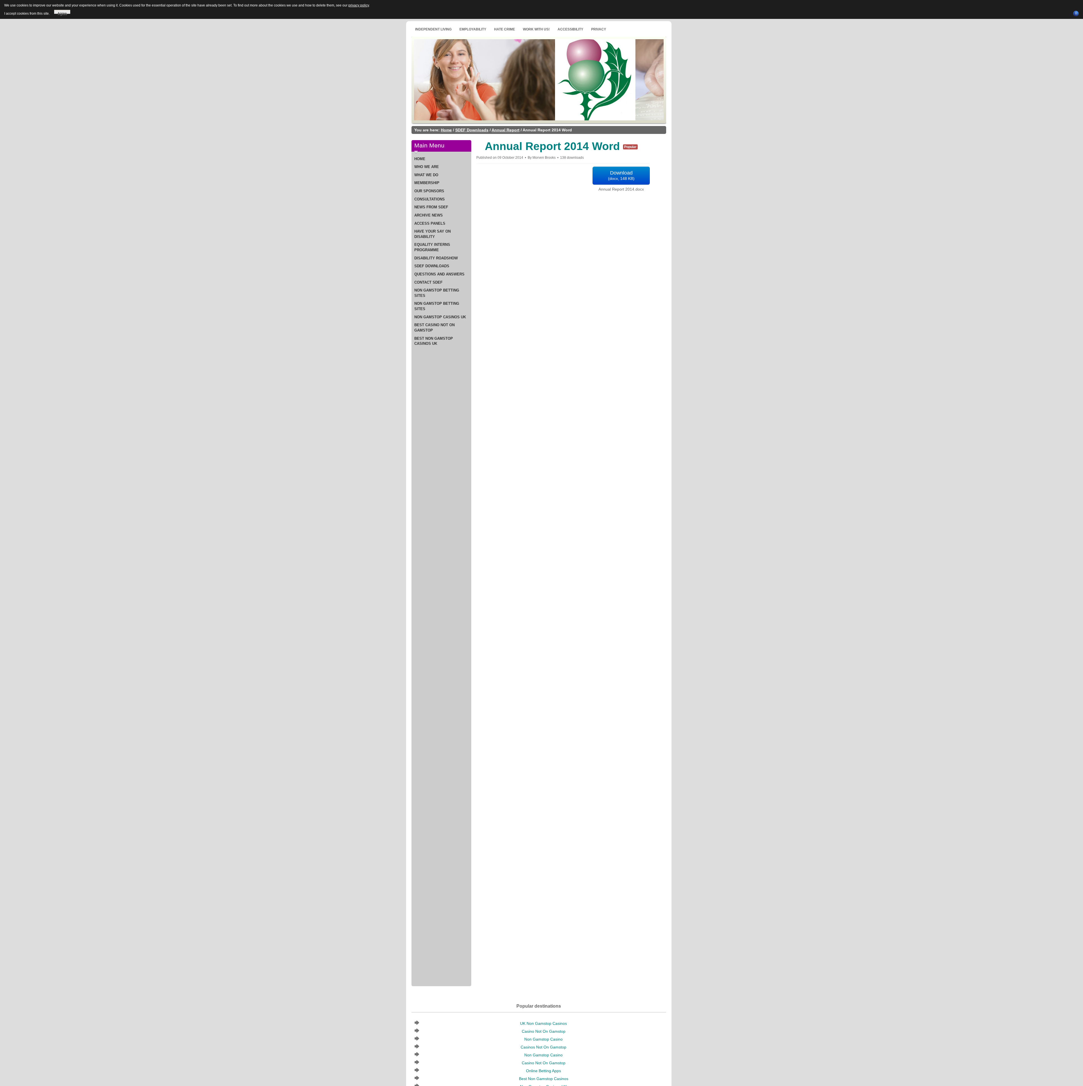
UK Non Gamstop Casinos (543, 1023)
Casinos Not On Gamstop (543, 1047)
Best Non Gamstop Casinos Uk (433, 341)
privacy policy (358, 5)
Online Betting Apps (543, 1071)
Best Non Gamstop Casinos (543, 1078)
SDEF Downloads (471, 130)
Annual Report (506, 130)
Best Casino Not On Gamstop (434, 327)
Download (621, 175)
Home (446, 130)
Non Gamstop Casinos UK (440, 317)
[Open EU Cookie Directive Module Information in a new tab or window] (1076, 13)
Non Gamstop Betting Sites (436, 293)
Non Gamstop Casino (543, 1039)
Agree (62, 13)
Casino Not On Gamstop (543, 1031)
